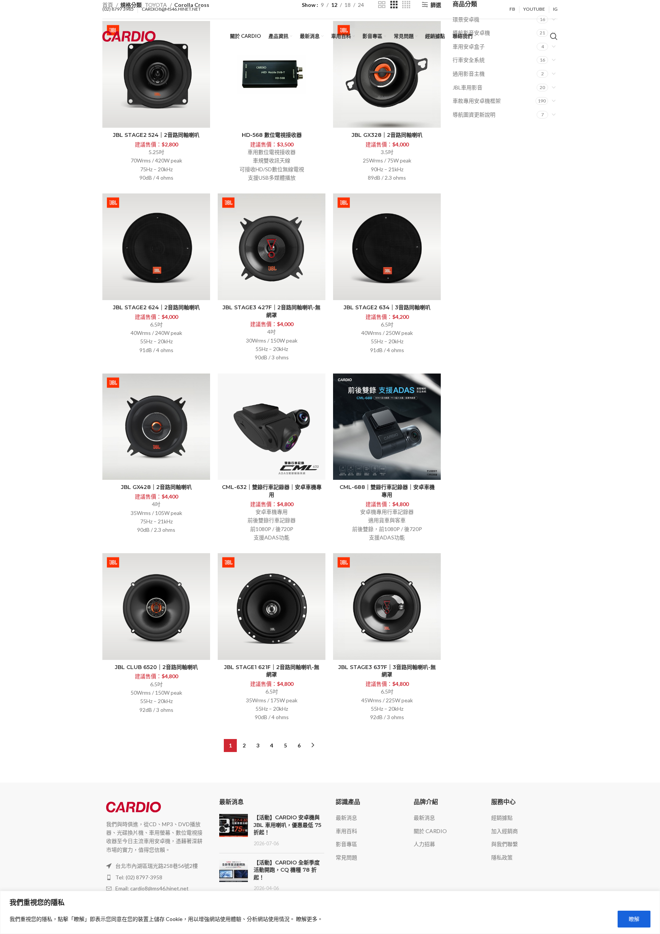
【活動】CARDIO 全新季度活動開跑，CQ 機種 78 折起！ (287, 870)
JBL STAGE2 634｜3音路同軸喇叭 (387, 307)
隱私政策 (502, 857)
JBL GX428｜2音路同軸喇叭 (156, 487)
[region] (330, 912)
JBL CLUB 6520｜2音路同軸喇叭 (156, 667)
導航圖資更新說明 (474, 114)
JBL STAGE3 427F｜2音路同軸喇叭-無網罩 (271, 311)
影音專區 (346, 844)
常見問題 (346, 857)
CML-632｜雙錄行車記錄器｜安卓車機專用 (272, 491)
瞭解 (634, 919)
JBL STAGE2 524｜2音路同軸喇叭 (156, 135)
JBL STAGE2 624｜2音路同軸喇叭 (156, 307)
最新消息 (346, 817)
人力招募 (424, 844)
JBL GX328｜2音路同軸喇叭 (387, 135)
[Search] (553, 36)
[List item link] (155, 877)
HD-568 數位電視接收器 (272, 135)
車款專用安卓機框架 (477, 100)
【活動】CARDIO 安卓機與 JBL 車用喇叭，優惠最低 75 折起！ (287, 825)
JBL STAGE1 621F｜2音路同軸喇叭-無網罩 (271, 671)
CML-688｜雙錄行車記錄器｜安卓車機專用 (387, 491)
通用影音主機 (469, 73)
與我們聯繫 (504, 844)
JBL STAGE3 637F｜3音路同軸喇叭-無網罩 (387, 671)
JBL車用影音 (467, 87)
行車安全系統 (469, 60)
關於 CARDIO (430, 831)
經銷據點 (502, 817)
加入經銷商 (504, 831)
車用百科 (346, 831)
